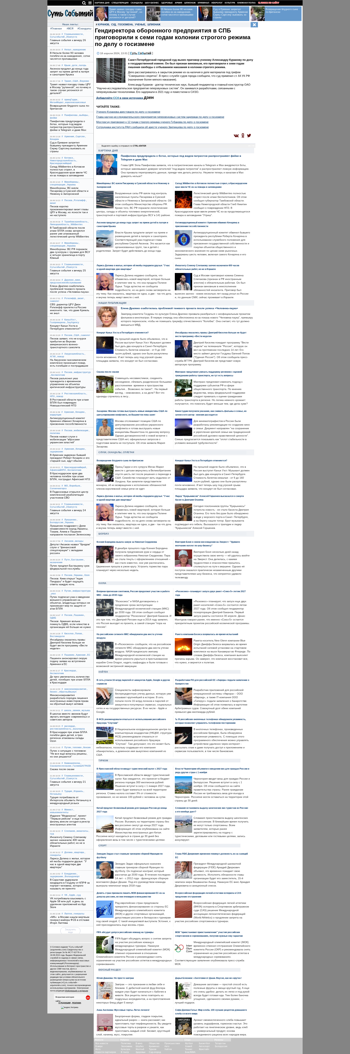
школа (67, 710)
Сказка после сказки (62, 769)
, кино (77, 280)
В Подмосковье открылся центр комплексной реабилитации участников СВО (69, 494)
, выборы (83, 115)
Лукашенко (70, 520)
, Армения (80, 655)
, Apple (71, 895)
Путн (67, 560)
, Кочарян (79, 412)
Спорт (102, 845)
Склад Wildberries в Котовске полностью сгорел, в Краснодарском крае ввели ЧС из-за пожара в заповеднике (68, 171)
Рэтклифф (70, 298)
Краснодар (70, 671)
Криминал (203, 3)
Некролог (217, 3)
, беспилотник (57, 375)
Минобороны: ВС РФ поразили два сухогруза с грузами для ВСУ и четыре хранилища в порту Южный (70, 253)
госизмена (125, 24)
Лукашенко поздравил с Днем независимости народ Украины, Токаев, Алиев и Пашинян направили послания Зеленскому (70, 530)
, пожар (60, 356)
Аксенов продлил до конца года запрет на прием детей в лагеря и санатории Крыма (69, 71)
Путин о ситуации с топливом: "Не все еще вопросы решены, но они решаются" (68, 753)
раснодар (69, 726)
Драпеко (68, 280)
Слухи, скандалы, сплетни (116, 452)
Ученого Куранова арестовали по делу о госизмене (128, 111)
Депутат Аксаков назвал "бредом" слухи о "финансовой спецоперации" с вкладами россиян (70, 549)
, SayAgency (72, 322)
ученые (140, 24)
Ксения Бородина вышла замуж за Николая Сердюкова (127, 542)
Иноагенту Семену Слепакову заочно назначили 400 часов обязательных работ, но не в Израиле (68, 841)
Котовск (68, 158)
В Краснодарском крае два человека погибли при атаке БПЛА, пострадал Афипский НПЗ (70, 476)
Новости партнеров (105, 1052)
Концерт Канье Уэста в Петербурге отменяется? (65, 327)
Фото (98, 1049)
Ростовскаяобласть (75, 394)
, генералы (78, 914)
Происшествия (172, 1043)
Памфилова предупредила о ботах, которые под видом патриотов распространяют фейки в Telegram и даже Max (68, 125)
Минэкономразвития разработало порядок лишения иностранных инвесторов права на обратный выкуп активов (69, 699)
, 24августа (71, 507)
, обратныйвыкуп (67, 692)
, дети (74, 65)
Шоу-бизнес (152, 3)
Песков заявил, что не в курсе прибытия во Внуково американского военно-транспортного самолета (68, 343)
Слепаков (69, 831)
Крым (67, 65)
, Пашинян (78, 615)
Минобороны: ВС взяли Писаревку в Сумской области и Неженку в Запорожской (69, 190)
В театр (125, 1052)
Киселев (68, 633)
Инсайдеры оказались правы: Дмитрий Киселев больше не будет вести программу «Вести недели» (69, 644)
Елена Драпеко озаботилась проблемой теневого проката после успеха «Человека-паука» (69, 288)
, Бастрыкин (76, 560)
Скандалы (137, 3)
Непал (67, 50)
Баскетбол (204, 1043)
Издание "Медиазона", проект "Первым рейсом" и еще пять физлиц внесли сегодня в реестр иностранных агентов (70, 820)
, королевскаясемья (75, 102)
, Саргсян (80, 136)
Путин (67, 591)
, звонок (76, 710)
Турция (68, 791)
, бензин (86, 747)
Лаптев (68, 914)
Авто (166, 1046)
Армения (69, 136)
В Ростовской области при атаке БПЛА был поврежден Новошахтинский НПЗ (69, 402)
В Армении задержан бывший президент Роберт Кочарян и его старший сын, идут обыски (70, 457)
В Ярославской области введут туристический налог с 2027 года (132, 769)
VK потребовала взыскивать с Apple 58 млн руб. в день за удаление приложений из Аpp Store (68, 903)
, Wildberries (76, 224)
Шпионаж (190, 3)
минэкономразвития (75, 689)
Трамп (67, 81)
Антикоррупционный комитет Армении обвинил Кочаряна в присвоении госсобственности (68, 421)
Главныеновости (73, 34)
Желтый (140, 1049)
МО (66, 486)
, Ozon (86, 575)
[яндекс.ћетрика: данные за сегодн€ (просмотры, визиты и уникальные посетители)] (69, 1007)
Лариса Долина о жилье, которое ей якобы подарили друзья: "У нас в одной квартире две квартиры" (70, 863)
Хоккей (188, 1046)
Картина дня (102, 3)
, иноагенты (81, 831)
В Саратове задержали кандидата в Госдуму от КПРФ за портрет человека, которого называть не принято (70, 884)
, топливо (76, 747)
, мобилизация (80, 430)
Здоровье (167, 3)
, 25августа (71, 267)
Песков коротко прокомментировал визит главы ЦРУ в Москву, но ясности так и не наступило (69, 211)
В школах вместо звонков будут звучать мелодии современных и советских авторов (70, 716)
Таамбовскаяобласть (76, 222)
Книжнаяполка (72, 763)
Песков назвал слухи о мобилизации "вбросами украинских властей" (65, 439)
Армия (178, 3)
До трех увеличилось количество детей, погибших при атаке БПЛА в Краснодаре (70, 679)
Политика (126, 1043)
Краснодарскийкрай (75, 467)
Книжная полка (246, 3)
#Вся (70, 28)
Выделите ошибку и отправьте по (124, 146)
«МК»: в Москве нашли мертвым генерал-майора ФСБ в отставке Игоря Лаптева (69, 919)
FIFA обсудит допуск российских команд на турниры (125, 932)
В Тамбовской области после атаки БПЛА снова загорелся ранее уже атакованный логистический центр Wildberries (69, 232)
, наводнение (79, 50)
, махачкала (78, 729)
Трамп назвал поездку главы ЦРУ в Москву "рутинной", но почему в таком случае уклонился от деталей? (70, 89)
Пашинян (69, 655)
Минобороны (71, 182)
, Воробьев (74, 486)
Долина (68, 852)
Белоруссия (221, 1046)
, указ (53, 594)
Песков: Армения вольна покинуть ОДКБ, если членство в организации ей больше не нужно (70, 624)
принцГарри (70, 100)
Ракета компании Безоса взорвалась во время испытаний (206, 634)
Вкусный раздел (109, 970)
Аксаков (68, 541)
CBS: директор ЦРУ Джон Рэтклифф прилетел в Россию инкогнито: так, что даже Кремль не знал (69, 309)
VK (65, 895)
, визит (80, 298)
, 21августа (71, 778)
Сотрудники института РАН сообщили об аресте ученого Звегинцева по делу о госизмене (152, 127)
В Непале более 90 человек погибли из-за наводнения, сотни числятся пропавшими (70, 55)
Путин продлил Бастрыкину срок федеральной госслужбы (69, 567)
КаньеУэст (70, 320)
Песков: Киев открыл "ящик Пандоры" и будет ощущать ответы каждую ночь (66, 581)
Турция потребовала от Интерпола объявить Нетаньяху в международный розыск (70, 800)
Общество (154, 1043)
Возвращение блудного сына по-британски (120, 460)
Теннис (188, 1049)
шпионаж (153, 24)
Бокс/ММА (190, 1052)
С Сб (140, 53)
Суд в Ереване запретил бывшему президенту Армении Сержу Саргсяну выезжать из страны (69, 147)
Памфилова (70, 115)
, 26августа (71, 37)
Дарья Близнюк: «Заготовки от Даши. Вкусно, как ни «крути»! (208, 978)
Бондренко (70, 874)
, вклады (78, 541)
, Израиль (78, 791)
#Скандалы (84, 28)
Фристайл (204, 1049)
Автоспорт (204, 1046)
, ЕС (88, 655)
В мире (99, 1046)
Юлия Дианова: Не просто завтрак (115, 978)
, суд (78, 895)
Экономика (126, 1046)
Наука (102, 583)
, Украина (71, 185)
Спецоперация (120, 3)
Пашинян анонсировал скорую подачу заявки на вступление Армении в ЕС (68, 661)
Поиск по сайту (270, 3)
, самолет (85, 335)
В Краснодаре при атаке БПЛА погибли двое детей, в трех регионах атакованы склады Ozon (68, 736)
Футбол (189, 1043)
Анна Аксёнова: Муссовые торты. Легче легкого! (123, 1010)
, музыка (85, 710)
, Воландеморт (72, 876)
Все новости (101, 1043)
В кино (139, 1043)
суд (113, 24)
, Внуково (84, 81)
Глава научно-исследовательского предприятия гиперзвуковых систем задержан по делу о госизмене (160, 116)
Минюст (68, 810)
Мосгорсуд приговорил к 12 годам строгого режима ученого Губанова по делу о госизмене (152, 122)
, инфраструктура (81, 591)
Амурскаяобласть (74, 354)
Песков (68, 200)
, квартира (78, 852)
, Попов (78, 633)
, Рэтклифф (79, 200)
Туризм (103, 760)
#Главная (56, 28)
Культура (230, 3)
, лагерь (82, 65)
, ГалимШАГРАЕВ (81, 766)
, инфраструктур (82, 372)
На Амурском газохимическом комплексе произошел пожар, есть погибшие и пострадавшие (69, 362)
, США (75, 81)
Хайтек (103, 672)
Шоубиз (103, 533)
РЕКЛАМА (76, 1003)
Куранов (103, 24)
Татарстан (220, 1043)
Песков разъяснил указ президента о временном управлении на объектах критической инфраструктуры (68, 382)
